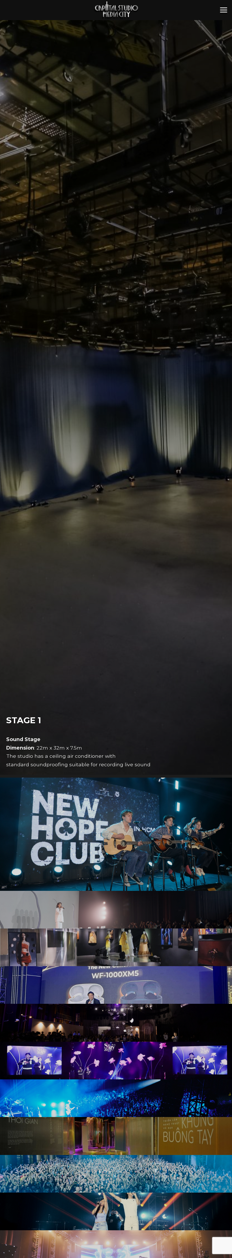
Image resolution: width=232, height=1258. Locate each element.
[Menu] (223, 10)
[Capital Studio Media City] (116, 10)
